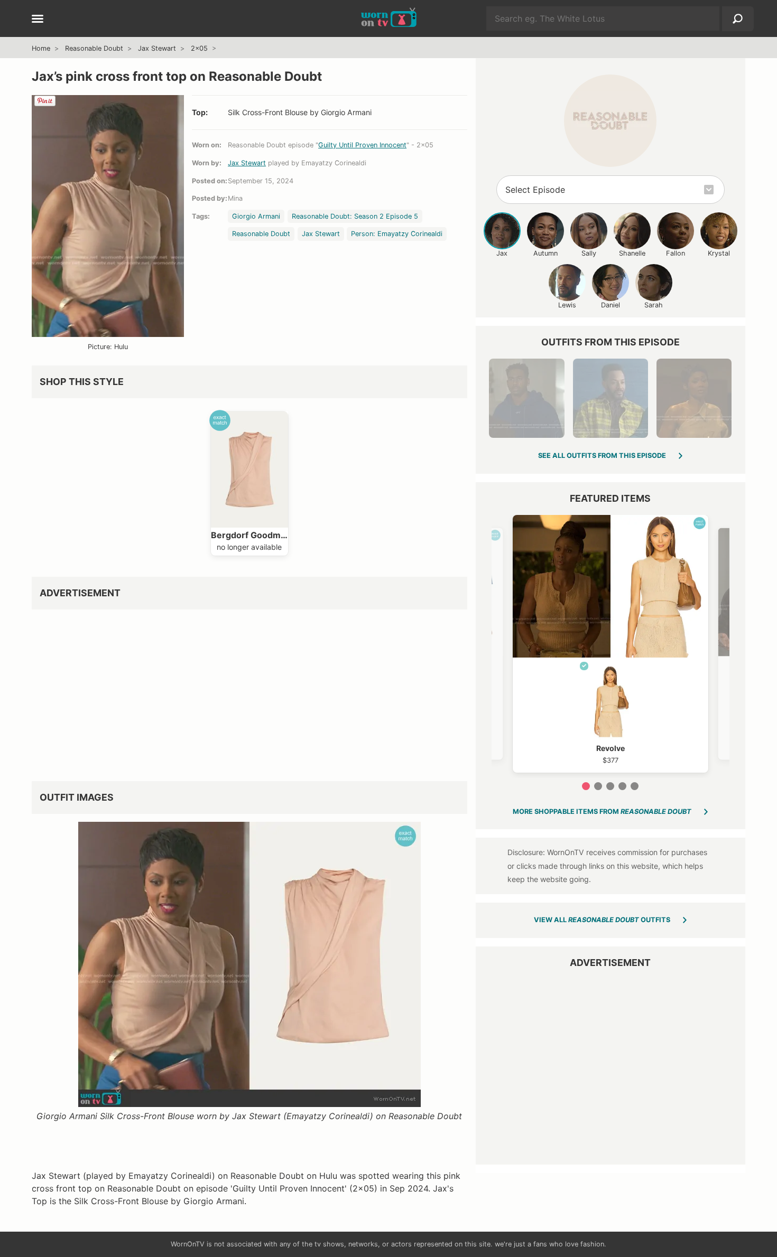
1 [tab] (586, 786)
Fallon (675, 253)
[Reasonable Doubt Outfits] (610, 120)
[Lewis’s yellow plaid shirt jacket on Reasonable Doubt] (610, 398)
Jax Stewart (157, 48)
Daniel (610, 305)
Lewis (567, 305)
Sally (588, 253)
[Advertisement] (249, 691)
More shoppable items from (602, 811)
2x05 (199, 48)
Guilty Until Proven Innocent (362, 145)
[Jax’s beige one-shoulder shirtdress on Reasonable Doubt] (694, 398)
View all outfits (602, 920)
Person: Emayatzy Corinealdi (396, 234)
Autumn (545, 253)
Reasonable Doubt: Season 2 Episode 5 (355, 216)
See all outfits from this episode (602, 455)
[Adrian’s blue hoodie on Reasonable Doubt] (526, 398)
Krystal (719, 253)
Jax (501, 253)
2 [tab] (598, 786)
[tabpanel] (610, 644)
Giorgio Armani (256, 216)
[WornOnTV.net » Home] (389, 18)
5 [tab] (635, 786)
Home (41, 48)
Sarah (653, 305)
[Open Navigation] (37, 19)
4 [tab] (622, 786)
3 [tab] (610, 786)
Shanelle (632, 253)
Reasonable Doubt (94, 48)
